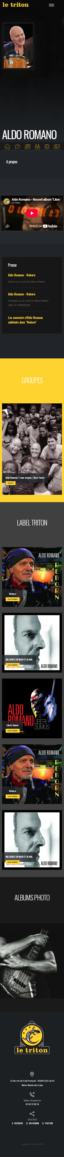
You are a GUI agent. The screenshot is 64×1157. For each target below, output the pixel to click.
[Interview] (18, 147)
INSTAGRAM (34, 1123)
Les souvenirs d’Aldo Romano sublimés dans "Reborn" (25, 319)
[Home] (7, 147)
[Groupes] (37, 147)
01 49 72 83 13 (32, 1104)
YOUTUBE (49, 1123)
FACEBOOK (18, 1123)
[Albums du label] (47, 147)
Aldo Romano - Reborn (21, 275)
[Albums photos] (57, 147)
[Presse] (27, 147)
